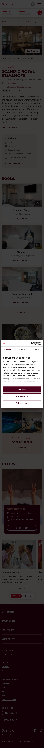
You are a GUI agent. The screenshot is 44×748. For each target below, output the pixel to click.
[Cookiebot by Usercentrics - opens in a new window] (31, 343)
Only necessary (22, 403)
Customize (20, 396)
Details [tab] (22, 350)
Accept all (22, 389)
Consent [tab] (7, 350)
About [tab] (36, 350)
